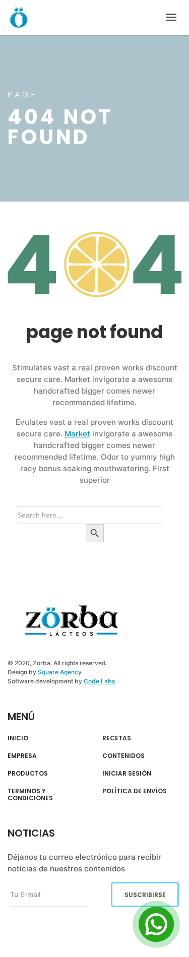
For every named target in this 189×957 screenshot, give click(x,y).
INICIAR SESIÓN (126, 773)
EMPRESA (22, 755)
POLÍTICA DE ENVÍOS (134, 791)
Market (77, 433)
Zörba (71, 621)
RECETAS (116, 738)
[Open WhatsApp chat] (156, 924)
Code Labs (99, 681)
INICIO (18, 738)
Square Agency (60, 672)
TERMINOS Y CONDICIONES (30, 795)
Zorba (19, 17)
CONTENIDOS (123, 755)
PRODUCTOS (28, 773)
